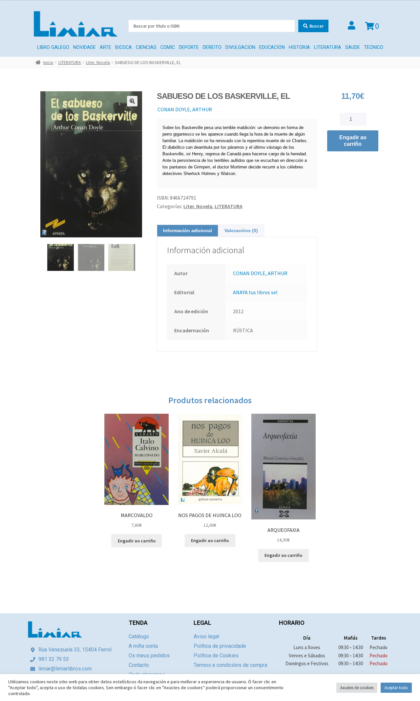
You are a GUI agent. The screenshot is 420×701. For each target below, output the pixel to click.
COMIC (167, 47)
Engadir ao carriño (353, 141)
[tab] (187, 231)
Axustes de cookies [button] (356, 687)
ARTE (105, 47)
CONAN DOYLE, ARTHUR (185, 109)
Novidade (84, 47)
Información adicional (187, 230)
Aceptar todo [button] (396, 687)
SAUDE (352, 47)
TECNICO (373, 47)
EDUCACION (272, 47)
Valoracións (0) (241, 230)
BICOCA (123, 47)
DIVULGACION (240, 47)
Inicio (48, 62)
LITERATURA (327, 47)
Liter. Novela (98, 62)
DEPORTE (189, 47)
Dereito (212, 47)
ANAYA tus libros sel (255, 292)
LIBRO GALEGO (53, 47)
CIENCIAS (146, 47)
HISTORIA (299, 47)
